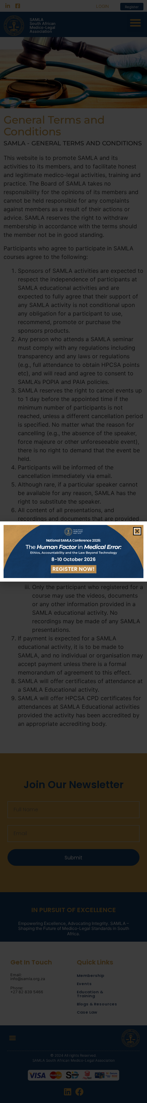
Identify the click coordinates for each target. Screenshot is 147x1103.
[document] (73, 551)
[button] (137, 531)
